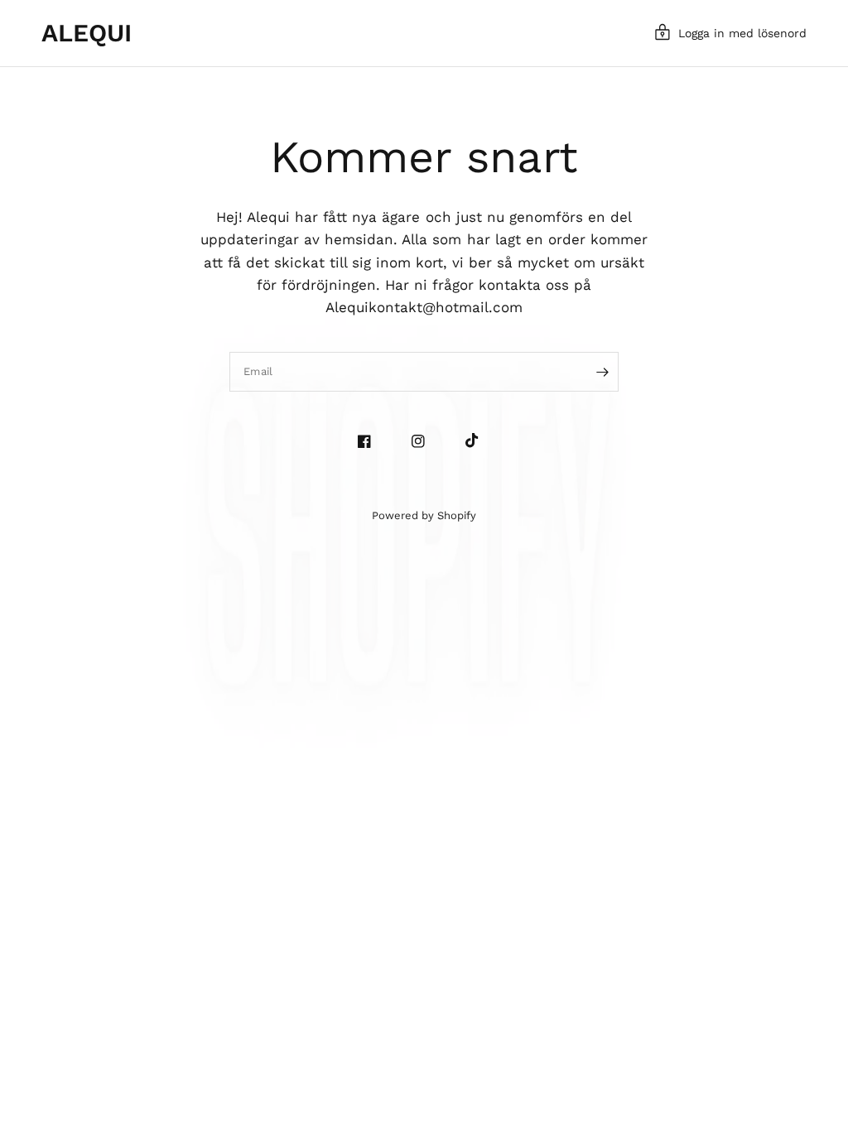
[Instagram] (424, 441)
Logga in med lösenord (742, 33)
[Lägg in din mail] (602, 372)
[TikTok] (478, 440)
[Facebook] (370, 441)
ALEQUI (86, 33)
